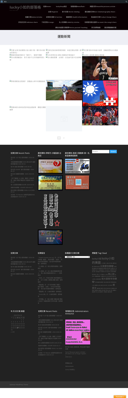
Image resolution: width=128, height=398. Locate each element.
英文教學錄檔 (95, 27)
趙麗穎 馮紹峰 (98, 290)
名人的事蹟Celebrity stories (69, 22)
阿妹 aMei (108, 290)
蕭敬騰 (98, 288)
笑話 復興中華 (107, 282)
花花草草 (110, 285)
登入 (5, 1)
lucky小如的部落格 (25, 7)
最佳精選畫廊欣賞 (110, 27)
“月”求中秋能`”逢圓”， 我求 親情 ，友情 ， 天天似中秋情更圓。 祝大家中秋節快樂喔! (49, 287)
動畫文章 (96, 268)
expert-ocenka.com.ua (46, 257)
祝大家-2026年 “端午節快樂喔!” (20, 169)
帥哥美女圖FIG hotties (54, 17)
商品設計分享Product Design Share (103, 17)
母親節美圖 (97, 276)
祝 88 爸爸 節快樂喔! (17, 167)
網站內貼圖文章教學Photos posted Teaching (71, 27)
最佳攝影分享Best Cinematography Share (100, 12)
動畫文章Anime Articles (33, 17)
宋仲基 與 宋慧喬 (100, 271)
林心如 (111, 274)
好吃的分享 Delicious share (28, 22)
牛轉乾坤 (102, 276)
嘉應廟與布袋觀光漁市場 (104, 268)
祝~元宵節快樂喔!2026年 (18, 185)
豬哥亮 (102, 288)
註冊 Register (53, 12)
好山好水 (107, 270)
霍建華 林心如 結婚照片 (98, 292)
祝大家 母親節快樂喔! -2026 (19, 174)
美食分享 (102, 285)
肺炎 (106, 285)
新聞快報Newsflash (77, 6)
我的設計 (94, 274)
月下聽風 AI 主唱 (103, 274)
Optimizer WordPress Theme (19, 384)
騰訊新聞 (110, 292)
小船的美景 (51, 291)
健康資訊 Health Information (76, 17)
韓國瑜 (105, 292)
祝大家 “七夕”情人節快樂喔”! (19, 157)
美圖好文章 (97, 285)
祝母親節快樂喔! (99, 282)
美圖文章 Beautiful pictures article (102, 6)
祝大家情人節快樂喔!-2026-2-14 (21, 190)
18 (14, 326)
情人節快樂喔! (112, 271)
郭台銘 (103, 290)
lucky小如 (96, 258)
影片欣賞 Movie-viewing (71, 12)
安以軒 (93, 271)
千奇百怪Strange (48, 22)
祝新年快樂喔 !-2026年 (18, 187)
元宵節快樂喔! (107, 266)
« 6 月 (12, 332)
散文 (98, 274)
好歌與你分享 (113, 270)
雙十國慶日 (113, 290)
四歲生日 (113, 268)
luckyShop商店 (61, 6)
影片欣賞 (106, 271)
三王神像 (103, 263)
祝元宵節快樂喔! (53, 266)
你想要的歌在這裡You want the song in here (100, 22)
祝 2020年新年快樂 (110, 276)
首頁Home (47, 6)
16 (24, 324)
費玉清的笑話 (107, 288)
